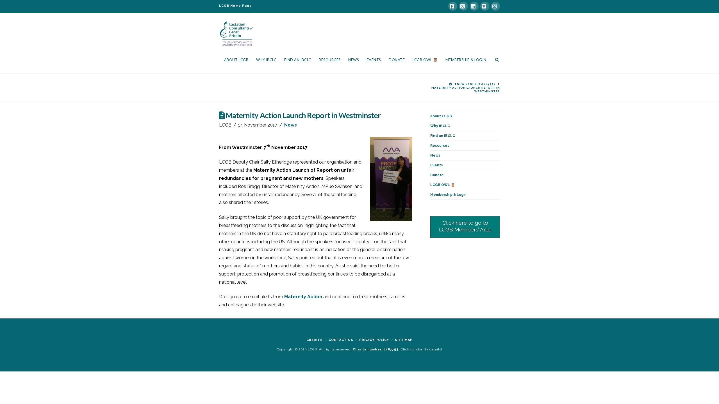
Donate (437, 175)
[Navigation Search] (495, 61)
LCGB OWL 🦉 (442, 185)
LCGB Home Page (235, 6)
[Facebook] (452, 6)
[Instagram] (495, 6)
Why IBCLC (440, 126)
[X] (463, 6)
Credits (314, 340)
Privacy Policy (374, 340)
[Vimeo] (484, 6)
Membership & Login (448, 195)
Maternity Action (303, 296)
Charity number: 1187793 (376, 349)
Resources (439, 146)
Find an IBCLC (442, 136)
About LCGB (441, 116)
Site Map (404, 340)
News (290, 125)
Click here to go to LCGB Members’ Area (465, 226)
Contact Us (341, 340)
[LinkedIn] (474, 6)
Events (436, 165)
